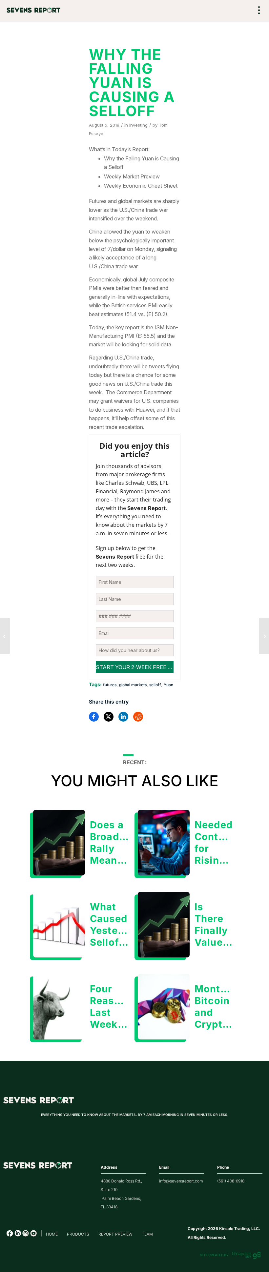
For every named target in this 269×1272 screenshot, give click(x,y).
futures (109, 684)
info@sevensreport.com (181, 1181)
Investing (138, 125)
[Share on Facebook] (94, 717)
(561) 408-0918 (230, 1181)
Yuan (168, 684)
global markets (133, 684)
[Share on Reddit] (138, 717)
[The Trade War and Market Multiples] (264, 636)
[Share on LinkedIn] (123, 717)
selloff (155, 684)
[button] (259, 11)
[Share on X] (109, 717)
